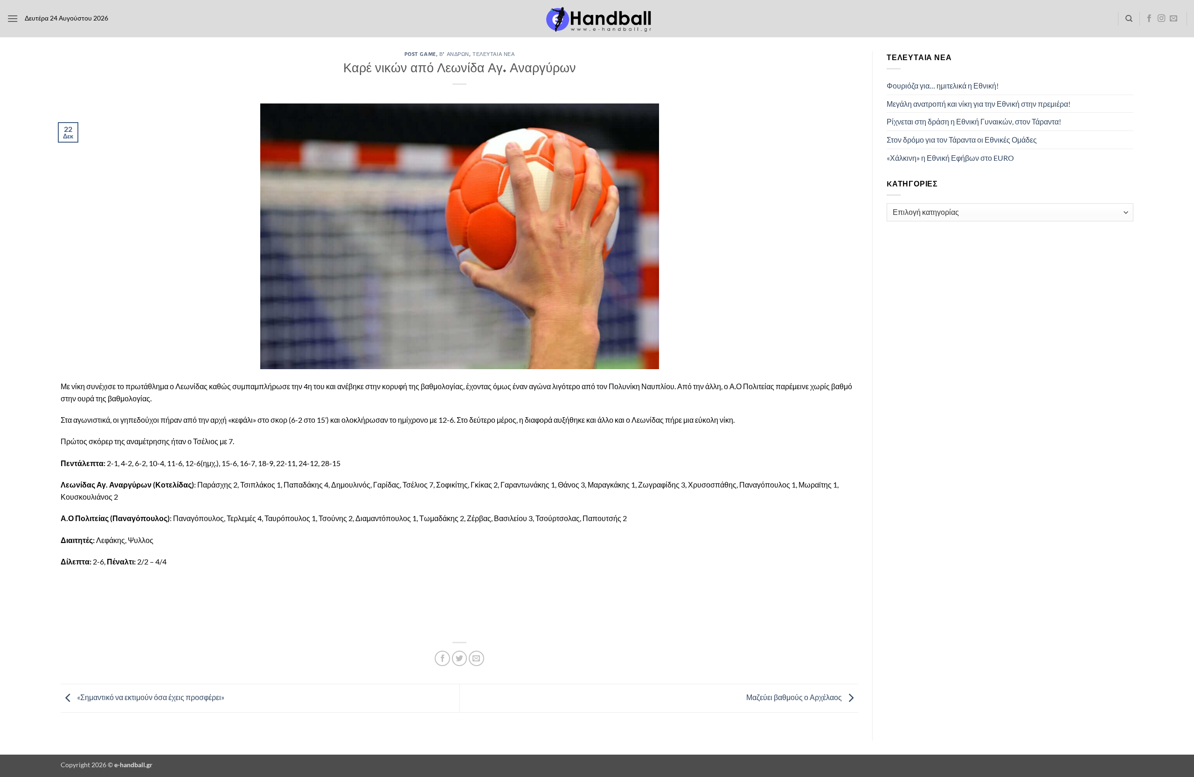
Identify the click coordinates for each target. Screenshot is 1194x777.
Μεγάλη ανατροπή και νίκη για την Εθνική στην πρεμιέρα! (978, 103)
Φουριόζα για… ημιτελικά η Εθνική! (943, 85)
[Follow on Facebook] (1149, 18)
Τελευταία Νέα (493, 53)
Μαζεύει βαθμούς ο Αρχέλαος (794, 697)
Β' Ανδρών (454, 53)
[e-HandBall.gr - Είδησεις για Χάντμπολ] (597, 18)
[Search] (1128, 19)
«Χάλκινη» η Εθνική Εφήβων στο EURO (950, 157)
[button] (12, 18)
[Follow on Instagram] (1161, 18)
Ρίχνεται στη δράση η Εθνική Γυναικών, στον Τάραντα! (974, 121)
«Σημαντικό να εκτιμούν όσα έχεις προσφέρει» (150, 697)
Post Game (420, 53)
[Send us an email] (1173, 18)
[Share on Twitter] (459, 658)
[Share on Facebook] (442, 658)
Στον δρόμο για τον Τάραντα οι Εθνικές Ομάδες (962, 139)
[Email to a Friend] (476, 658)
